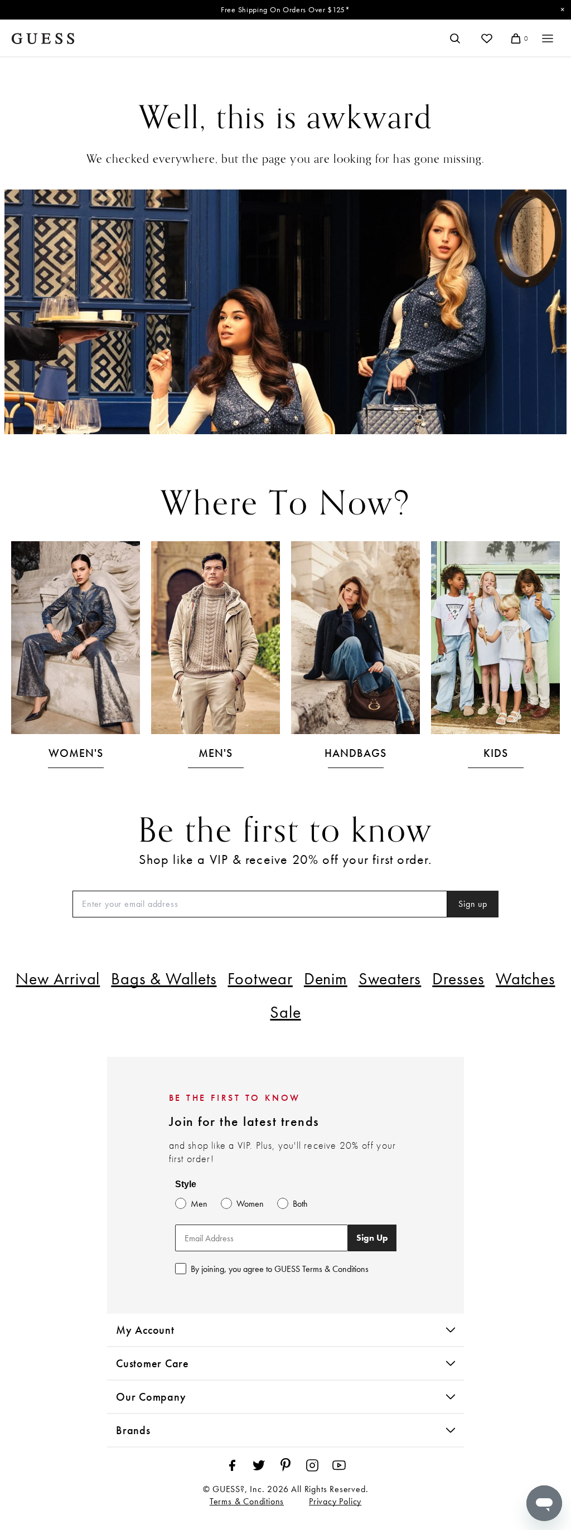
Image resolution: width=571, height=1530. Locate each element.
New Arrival (58, 978)
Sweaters (390, 978)
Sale (285, 1012)
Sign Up (372, 1238)
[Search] (455, 38)
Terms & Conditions (247, 1501)
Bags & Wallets (163, 978)
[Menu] (547, 38)
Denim (325, 978)
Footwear (260, 978)
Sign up (472, 904)
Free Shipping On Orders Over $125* (285, 9)
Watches (525, 978)
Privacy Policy (335, 1501)
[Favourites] (487, 38)
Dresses (458, 978)
